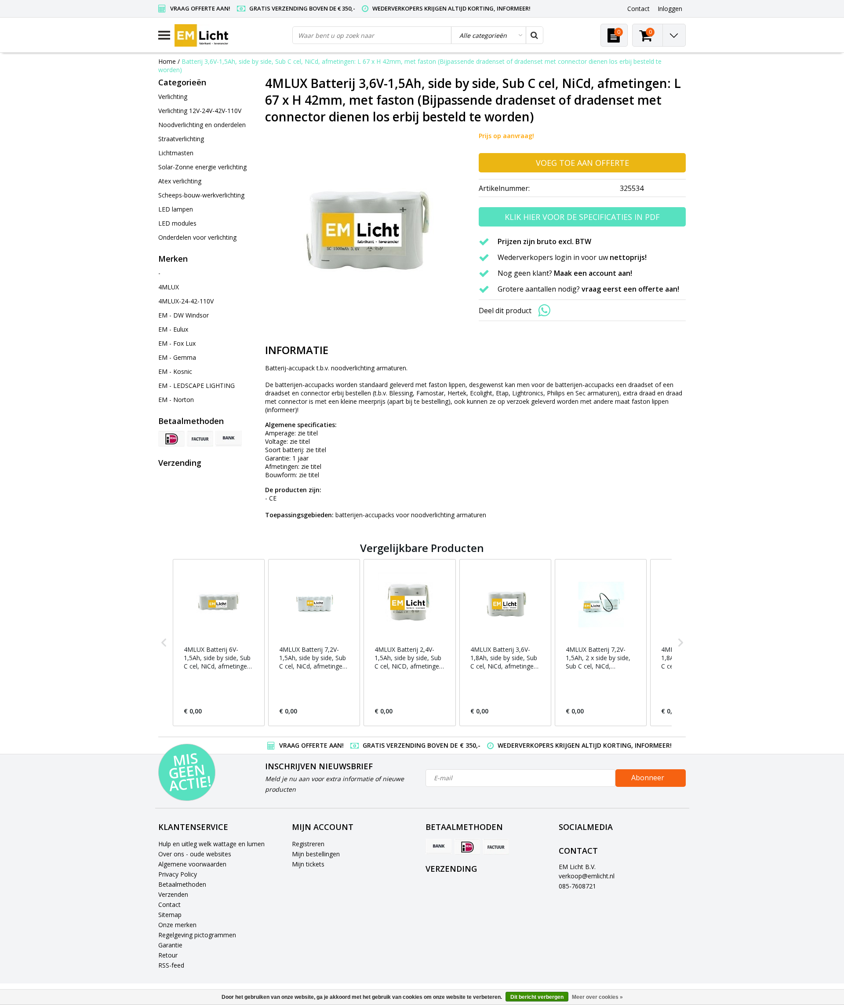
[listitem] (219, 642)
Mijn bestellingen (316, 854)
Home (167, 61)
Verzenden (173, 894)
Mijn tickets (308, 864)
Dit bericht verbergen (537, 997)
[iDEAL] (171, 438)
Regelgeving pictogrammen (197, 935)
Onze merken (177, 925)
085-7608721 (577, 886)
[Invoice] (200, 438)
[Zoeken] (534, 35)
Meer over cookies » (597, 997)
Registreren (308, 844)
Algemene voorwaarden (192, 864)
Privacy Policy (177, 874)
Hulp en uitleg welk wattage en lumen (211, 844)
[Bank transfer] (228, 438)
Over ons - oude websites (194, 854)
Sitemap (170, 914)
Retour (168, 955)
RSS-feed (171, 965)
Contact (169, 904)
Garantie (170, 945)
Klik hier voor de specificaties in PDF (582, 217)
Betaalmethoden (182, 884)
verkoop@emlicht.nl (587, 876)
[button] (164, 642)
